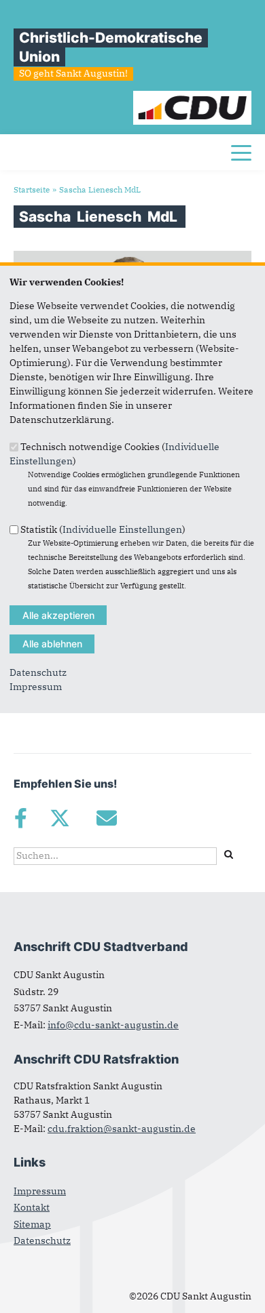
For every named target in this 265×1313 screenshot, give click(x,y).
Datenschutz (38, 672)
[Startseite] (192, 98)
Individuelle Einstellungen (122, 529)
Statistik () (103, 529)
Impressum (36, 687)
